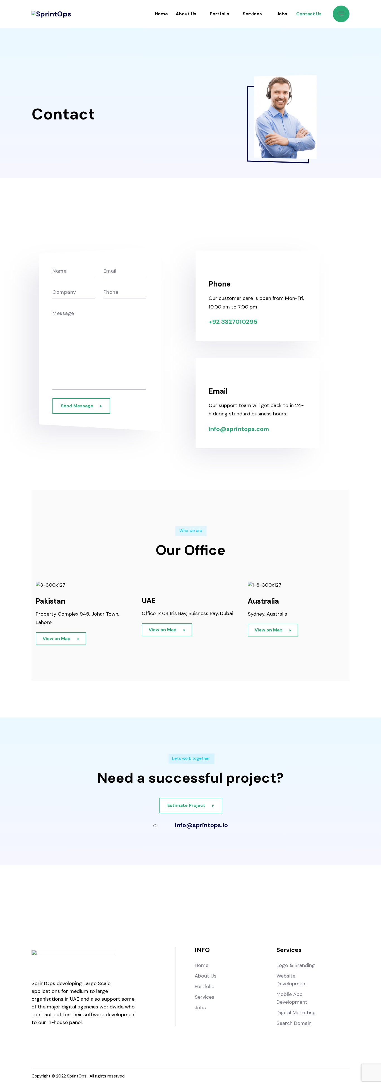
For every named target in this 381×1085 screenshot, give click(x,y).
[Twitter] (205, 906)
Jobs (281, 14)
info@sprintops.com (239, 429)
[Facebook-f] (147, 906)
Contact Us (309, 14)
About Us (186, 14)
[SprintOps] (51, 14)
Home (161, 14)
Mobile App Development (291, 998)
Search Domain (294, 1023)
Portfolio (219, 14)
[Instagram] (176, 906)
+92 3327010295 (233, 322)
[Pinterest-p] (233, 906)
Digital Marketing (296, 1012)
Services (252, 14)
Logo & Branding (295, 965)
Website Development (291, 980)
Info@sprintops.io (201, 825)
